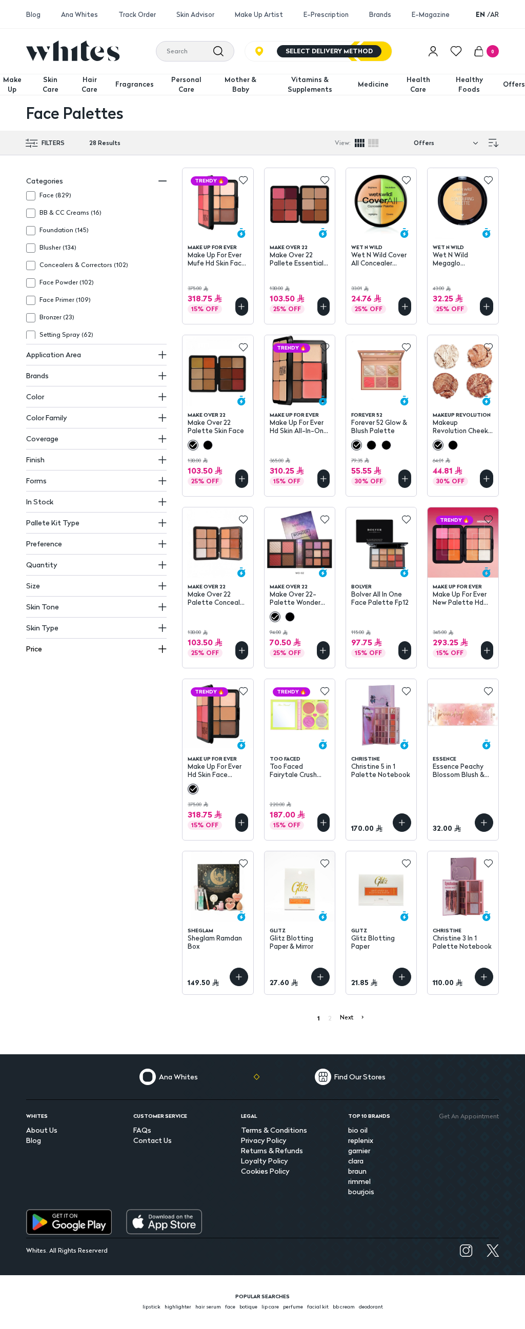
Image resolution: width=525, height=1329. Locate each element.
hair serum (208, 1306)
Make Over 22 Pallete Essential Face (297, 259)
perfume (293, 1306)
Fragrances (134, 84)
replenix (360, 1140)
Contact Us (152, 1140)
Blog (33, 14)
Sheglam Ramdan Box (215, 942)
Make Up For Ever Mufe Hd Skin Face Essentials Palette (217, 259)
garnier (359, 1150)
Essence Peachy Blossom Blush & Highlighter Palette (458, 770)
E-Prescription (326, 14)
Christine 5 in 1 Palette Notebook (380, 770)
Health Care (418, 84)
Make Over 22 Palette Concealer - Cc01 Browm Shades (217, 598)
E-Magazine (431, 14)
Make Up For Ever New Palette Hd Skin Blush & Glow (460, 598)
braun (357, 1171)
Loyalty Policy (264, 1161)
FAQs (142, 1130)
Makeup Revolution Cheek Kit (460, 426)
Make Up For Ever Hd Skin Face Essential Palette (216, 770)
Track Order (137, 14)
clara (356, 1161)
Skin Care (50, 84)
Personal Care (186, 84)
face (230, 1306)
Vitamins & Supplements (310, 84)
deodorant (371, 1306)
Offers (514, 84)
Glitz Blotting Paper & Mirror (291, 942)
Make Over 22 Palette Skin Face (216, 426)
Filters (53, 143)
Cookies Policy (265, 1171)
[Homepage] (73, 50)
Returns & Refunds (272, 1150)
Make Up (12, 84)
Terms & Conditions (274, 1130)
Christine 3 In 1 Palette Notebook (462, 942)
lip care (270, 1306)
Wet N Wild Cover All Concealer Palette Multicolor (380, 259)
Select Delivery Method (329, 51)
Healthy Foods (469, 84)
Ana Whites (79, 14)
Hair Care (89, 84)
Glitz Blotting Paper (373, 942)
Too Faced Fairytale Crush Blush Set (293, 770)
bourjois (361, 1191)
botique (248, 1306)
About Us (41, 1130)
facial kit (318, 1306)
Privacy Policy (264, 1140)
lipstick (151, 1306)
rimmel (359, 1181)
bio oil (358, 1130)
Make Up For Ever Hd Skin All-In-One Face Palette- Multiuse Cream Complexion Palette (299, 426)
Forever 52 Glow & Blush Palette (379, 426)
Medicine (373, 84)
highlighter (178, 1306)
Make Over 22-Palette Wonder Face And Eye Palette (295, 598)
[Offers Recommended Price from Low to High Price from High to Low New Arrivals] (448, 143)
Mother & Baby (240, 84)
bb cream (344, 1306)
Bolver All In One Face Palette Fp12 (380, 598)
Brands (380, 14)
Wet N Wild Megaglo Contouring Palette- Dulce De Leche (462, 259)
